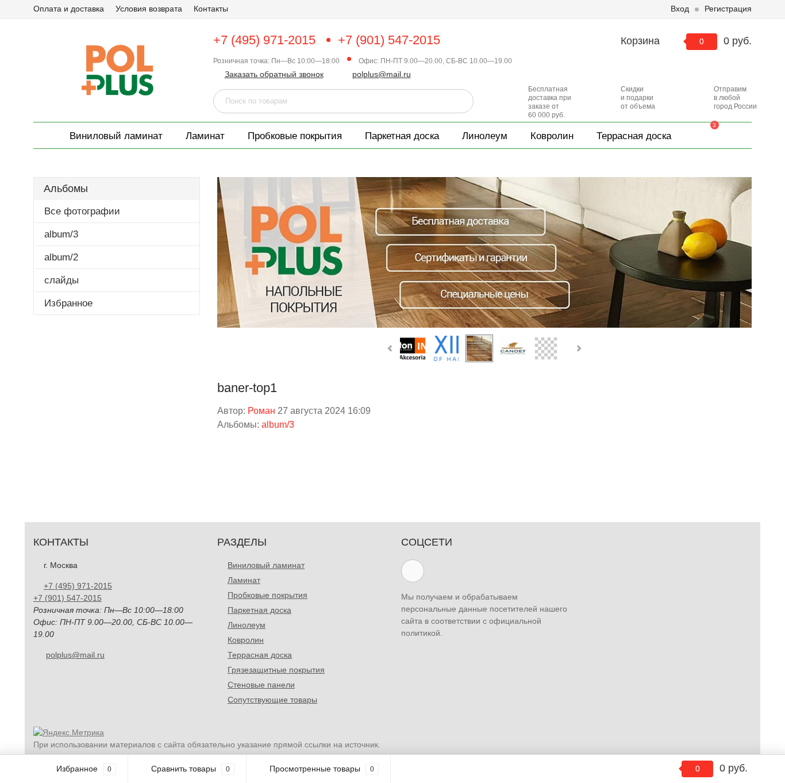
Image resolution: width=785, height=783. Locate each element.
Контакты (211, 8)
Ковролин (552, 135)
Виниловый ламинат (116, 135)
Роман (261, 411)
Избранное (68, 303)
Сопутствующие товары (272, 699)
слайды (61, 280)
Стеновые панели (261, 684)
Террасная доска (634, 135)
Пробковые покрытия (295, 135)
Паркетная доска (402, 135)
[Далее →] (484, 253)
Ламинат (205, 135)
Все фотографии (82, 211)
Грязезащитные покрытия (276, 669)
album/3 (61, 234)
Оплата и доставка (68, 8)
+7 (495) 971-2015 (264, 40)
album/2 (61, 257)
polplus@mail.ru (381, 74)
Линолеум (484, 135)
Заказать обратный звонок (274, 74)
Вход (680, 8)
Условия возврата (149, 8)
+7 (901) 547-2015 (389, 40)
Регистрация (728, 8)
